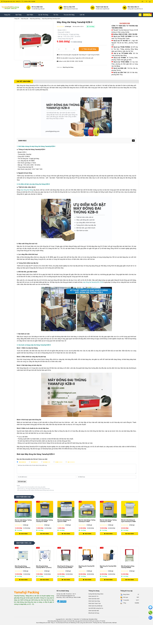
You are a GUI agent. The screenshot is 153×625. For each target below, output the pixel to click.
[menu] (133, 141)
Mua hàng (24, 533)
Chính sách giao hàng (94, 601)
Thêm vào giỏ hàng (89, 49)
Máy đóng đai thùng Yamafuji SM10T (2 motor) (22, 566)
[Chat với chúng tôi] (150, 618)
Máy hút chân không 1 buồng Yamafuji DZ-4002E (129, 520)
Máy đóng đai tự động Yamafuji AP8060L (127, 566)
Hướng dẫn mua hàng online (95, 594)
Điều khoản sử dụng (93, 613)
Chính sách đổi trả (93, 596)
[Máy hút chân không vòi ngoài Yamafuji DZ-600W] (108, 509)
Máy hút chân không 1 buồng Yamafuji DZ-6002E (87, 520)
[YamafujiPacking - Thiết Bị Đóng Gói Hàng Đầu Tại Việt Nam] (10, 7)
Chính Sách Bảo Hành (93, 598)
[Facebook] (146, 1)
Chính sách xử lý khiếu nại (95, 606)
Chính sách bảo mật (93, 610)
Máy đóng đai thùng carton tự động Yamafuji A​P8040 (44, 566)
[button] (140, 14)
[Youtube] (150, 1)
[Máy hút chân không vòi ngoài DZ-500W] (44, 509)
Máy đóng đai (24, 18)
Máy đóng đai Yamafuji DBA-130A (87, 566)
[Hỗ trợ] (150, 612)
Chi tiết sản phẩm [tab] (23, 81)
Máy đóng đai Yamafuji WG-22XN (65, 566)
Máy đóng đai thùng (35, 18)
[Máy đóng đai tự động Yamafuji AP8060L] (129, 555)
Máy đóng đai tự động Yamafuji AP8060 (106, 566)
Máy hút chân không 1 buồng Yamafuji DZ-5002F (65, 520)
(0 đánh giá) (68, 26)
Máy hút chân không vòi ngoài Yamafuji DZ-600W (107, 520)
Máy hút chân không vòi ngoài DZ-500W (43, 520)
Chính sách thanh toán (94, 603)
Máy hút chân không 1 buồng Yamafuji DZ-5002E (23, 520)
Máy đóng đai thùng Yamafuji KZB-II (51, 18)
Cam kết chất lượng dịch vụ (95, 608)
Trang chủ (16, 18)
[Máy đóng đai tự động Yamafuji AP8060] (108, 555)
